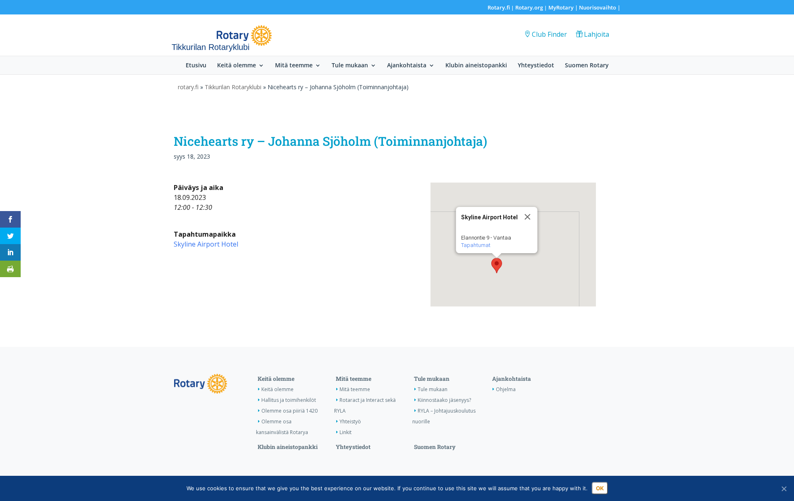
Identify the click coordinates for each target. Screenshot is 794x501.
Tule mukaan (350, 65)
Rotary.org (529, 7)
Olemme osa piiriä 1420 (289, 410)
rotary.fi (188, 87)
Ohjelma (506, 389)
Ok (600, 488)
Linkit (346, 432)
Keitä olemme (236, 65)
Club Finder (549, 34)
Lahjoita (596, 34)
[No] (784, 488)
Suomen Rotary (587, 65)
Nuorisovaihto (597, 7)
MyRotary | (563, 7)
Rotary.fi (499, 7)
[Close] (527, 217)
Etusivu (196, 65)
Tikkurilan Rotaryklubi (233, 87)
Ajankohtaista (406, 65)
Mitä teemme (294, 65)
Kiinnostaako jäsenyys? (444, 400)
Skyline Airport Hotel (206, 244)
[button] (496, 265)
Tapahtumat (475, 245)
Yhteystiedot (536, 65)
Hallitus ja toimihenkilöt (288, 400)
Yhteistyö (350, 421)
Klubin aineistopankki (476, 65)
